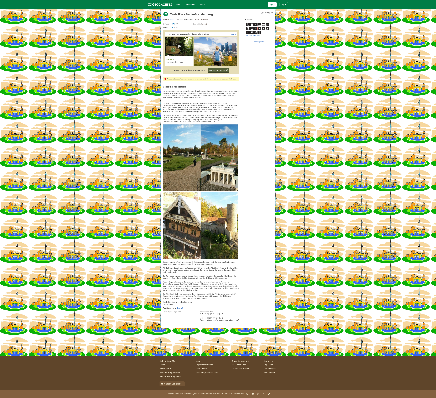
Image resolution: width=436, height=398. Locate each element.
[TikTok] (269, 394)
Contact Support (270, 369)
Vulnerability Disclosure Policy (207, 372)
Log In (283, 4)
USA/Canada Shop (239, 365)
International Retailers (241, 369)
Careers (162, 365)
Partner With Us (165, 369)
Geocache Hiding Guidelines (170, 372)
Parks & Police (201, 369)
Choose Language (172, 383)
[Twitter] (263, 394)
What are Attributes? (253, 36)
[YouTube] (252, 394)
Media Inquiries (269, 372)
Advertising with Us (259, 42)
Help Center (268, 365)
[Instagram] (258, 394)
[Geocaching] (160, 4)
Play (178, 4)
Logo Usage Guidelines (204, 365)
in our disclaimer (229, 79)
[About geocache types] (165, 14)
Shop (202, 4)
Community (190, 4)
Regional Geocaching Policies (170, 376)
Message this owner (186, 20)
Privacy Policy (239, 394)
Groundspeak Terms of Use (223, 394)
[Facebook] (247, 394)
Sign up (272, 4)
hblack (172, 20)
